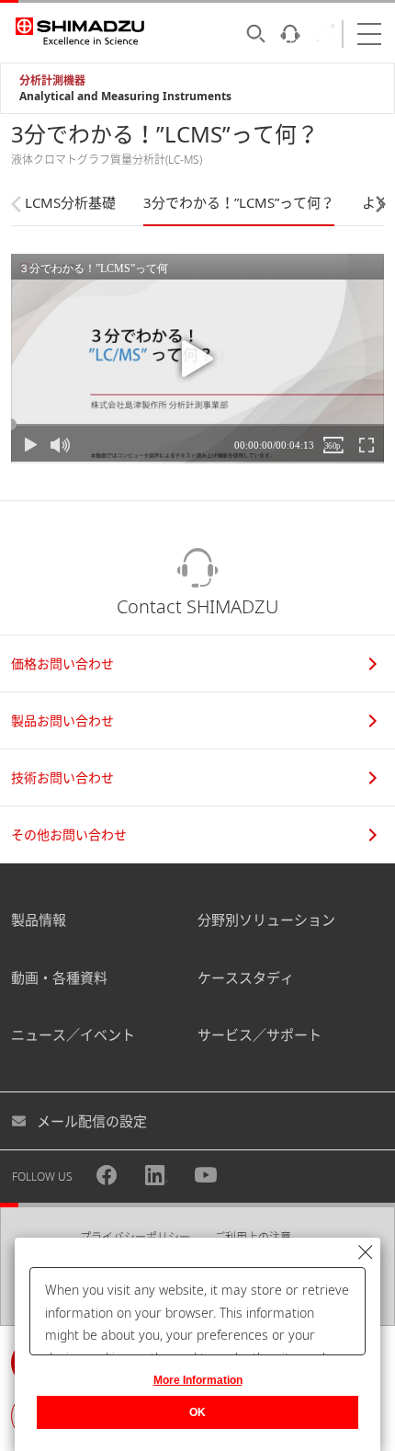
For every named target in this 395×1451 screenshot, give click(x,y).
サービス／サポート (260, 1034)
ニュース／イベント (73, 1034)
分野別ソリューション (266, 919)
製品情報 (38, 919)
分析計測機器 (52, 80)
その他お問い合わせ (69, 834)
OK (197, 1412)
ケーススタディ (246, 977)
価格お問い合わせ (62, 663)
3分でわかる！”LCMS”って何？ (238, 202)
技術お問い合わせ (62, 777)
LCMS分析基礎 (70, 202)
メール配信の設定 (92, 1121)
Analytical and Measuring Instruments (125, 96)
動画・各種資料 (59, 977)
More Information (198, 1380)
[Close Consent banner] (365, 1252)
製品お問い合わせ (62, 720)
